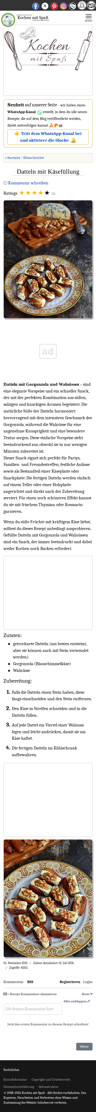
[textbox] (32, 1010)
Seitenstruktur (48, 1087)
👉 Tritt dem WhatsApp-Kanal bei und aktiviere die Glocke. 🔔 (48, 137)
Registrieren (70, 982)
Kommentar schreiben (28, 183)
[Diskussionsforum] (82, 8)
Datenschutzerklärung (18, 1087)
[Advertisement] (48, 60)
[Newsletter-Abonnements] (72, 9)
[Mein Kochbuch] (91, 8)
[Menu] (89, 18)
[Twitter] (45, 5)
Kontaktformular (15, 1080)
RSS (30, 982)
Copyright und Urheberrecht (51, 1080)
